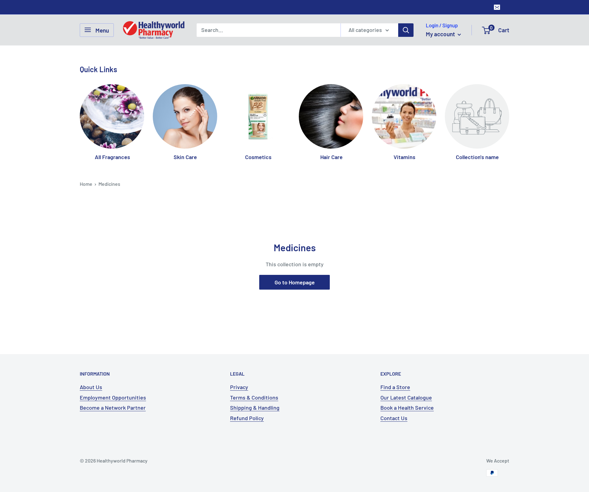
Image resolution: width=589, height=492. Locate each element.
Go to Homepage (295, 282)
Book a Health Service (407, 407)
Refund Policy (247, 418)
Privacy (239, 387)
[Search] (406, 30)
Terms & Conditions (254, 397)
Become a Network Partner (113, 407)
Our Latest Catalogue (406, 397)
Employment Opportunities (113, 397)
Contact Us (393, 418)
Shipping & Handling (254, 407)
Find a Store (395, 387)
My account (441, 33)
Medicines (109, 184)
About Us (91, 387)
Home (86, 184)
